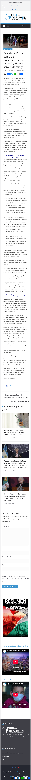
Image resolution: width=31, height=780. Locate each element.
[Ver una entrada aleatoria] (27, 26)
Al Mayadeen (5, 756)
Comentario (6, 526)
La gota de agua (7, 679)
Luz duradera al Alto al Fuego (18, 401)
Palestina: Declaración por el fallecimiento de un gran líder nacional (16, 396)
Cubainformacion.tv (7, 760)
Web (3, 565)
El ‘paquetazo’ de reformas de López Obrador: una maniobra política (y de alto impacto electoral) (15, 497)
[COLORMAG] (13, 727)
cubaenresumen (20, 70)
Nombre (5, 549)
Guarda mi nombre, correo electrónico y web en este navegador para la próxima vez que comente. (15, 578)
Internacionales (8, 49)
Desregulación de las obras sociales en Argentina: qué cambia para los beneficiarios (14, 432)
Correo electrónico (8, 557)
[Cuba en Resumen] (4, 26)
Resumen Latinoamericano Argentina (12, 753)
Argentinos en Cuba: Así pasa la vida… (15, 646)
